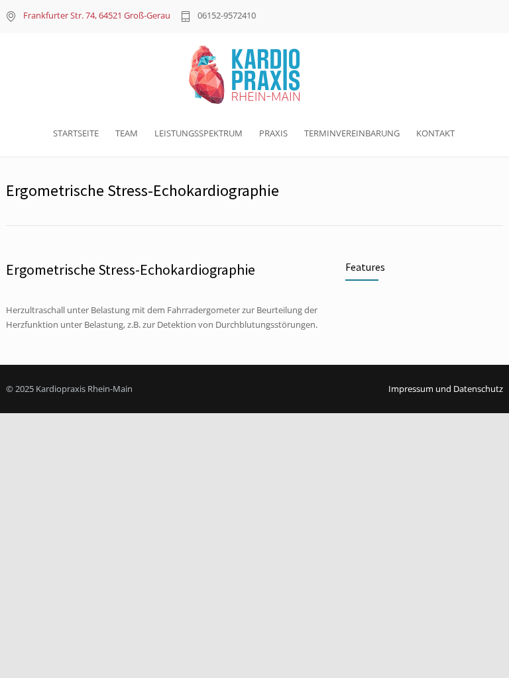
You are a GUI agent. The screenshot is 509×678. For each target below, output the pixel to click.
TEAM (126, 133)
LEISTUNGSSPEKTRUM (198, 133)
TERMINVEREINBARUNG (352, 133)
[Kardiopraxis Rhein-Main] (254, 75)
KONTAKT (435, 133)
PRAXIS (273, 133)
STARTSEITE (76, 133)
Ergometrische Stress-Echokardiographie (130, 269)
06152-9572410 (227, 16)
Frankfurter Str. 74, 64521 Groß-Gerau (96, 15)
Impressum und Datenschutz (445, 389)
